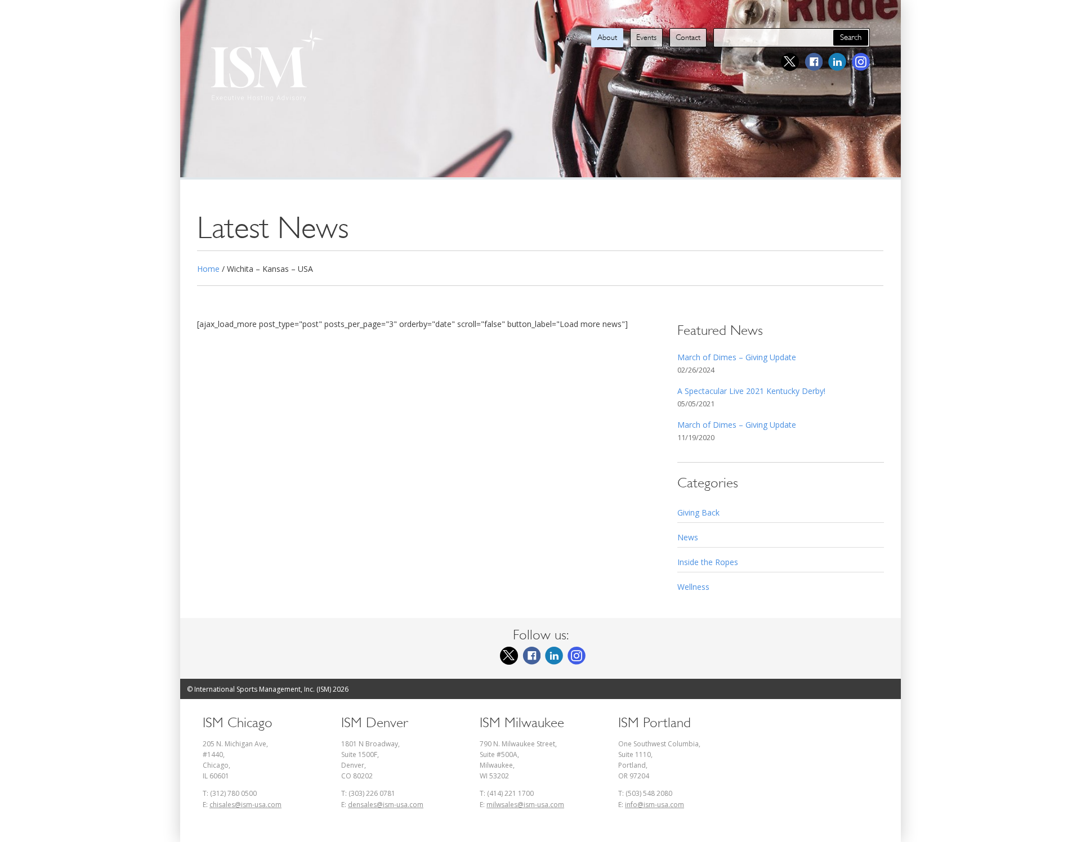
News (687, 537)
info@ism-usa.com (654, 804)
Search (850, 37)
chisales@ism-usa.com (245, 804)
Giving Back (698, 512)
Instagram (861, 62)
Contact (688, 37)
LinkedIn (837, 62)
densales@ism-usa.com (385, 804)
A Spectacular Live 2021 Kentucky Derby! (751, 391)
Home (208, 268)
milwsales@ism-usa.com (525, 804)
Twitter (790, 62)
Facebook (814, 62)
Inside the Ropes (707, 562)
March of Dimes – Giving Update (736, 357)
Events (646, 37)
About (607, 37)
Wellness (693, 586)
